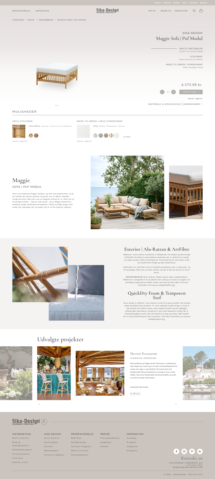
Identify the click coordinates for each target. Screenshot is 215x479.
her (173, 285)
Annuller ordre (20, 462)
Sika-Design (193, 33)
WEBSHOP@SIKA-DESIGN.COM (188, 467)
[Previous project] (16, 373)
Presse (184, 3)
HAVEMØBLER (46, 20)
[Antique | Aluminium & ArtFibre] (36, 135)
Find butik (167, 3)
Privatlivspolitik (20, 454)
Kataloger (176, 3)
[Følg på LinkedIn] (200, 451)
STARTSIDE (18, 20)
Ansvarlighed (51, 442)
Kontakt (104, 446)
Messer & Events (80, 450)
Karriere (48, 446)
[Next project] (199, 373)
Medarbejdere (51, 450)
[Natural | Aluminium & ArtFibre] (31, 135)
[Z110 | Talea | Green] (95, 135)
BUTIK (31, 20)
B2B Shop (203, 3)
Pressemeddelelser (110, 438)
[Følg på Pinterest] (192, 451)
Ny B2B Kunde (78, 442)
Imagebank (105, 442)
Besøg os (166, 11)
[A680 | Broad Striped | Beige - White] (111, 135)
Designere (132, 450)
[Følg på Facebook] (176, 451)
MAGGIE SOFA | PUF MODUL (72, 20)
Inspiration (42, 11)
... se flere (126, 137)
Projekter (132, 442)
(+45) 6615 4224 (194, 465)
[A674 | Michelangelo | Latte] (106, 135)
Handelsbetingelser (22, 450)
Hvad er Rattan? (20, 438)
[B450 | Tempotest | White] (116, 135)
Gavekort (158, 3)
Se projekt (135, 393)
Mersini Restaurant (143, 354)
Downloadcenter (79, 455)
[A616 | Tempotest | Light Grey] (101, 135)
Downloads (193, 3)
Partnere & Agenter (54, 455)
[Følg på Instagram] (184, 451)
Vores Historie (51, 438)
